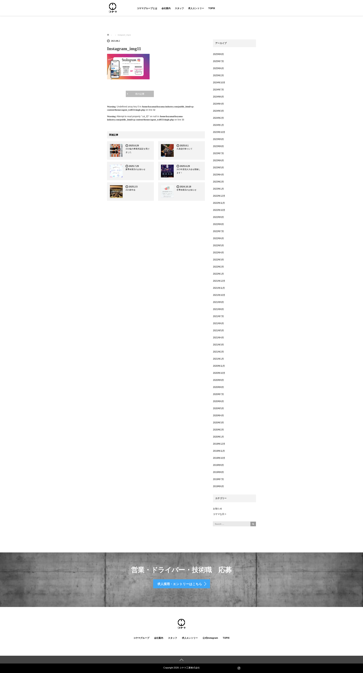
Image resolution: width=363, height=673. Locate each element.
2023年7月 (218, 153)
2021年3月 (218, 344)
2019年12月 (219, 444)
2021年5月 (218, 330)
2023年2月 (218, 182)
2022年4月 (218, 252)
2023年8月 (218, 146)
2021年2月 (218, 352)
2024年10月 (219, 82)
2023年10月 (219, 132)
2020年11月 (219, 366)
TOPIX (211, 8)
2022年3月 (218, 259)
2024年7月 (218, 89)
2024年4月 (218, 104)
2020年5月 (218, 408)
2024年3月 (218, 111)
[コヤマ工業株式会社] (112, 8)
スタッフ (179, 8)
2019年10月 (219, 458)
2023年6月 (218, 160)
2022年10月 (219, 210)
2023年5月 (218, 167)
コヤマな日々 (220, 514)
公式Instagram (210, 638)
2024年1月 (218, 125)
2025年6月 (218, 68)
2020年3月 (218, 422)
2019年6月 (218, 486)
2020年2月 (218, 429)
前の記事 (139, 94)
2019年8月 (218, 472)
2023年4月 (218, 174)
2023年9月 (218, 139)
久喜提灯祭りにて (184, 149)
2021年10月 (219, 295)
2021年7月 (218, 316)
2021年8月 (218, 309)
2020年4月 (218, 415)
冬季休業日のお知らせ (186, 190)
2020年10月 (219, 373)
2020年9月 (218, 380)
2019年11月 (219, 451)
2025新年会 (130, 190)
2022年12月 (219, 196)
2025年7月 (218, 61)
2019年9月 (218, 465)
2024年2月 (218, 118)
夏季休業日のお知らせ (135, 169)
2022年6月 (218, 238)
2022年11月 (219, 203)
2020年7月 (218, 394)
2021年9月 (218, 302)
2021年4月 (218, 337)
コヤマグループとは (147, 8)
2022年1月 (218, 274)
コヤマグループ (141, 638)
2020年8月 (218, 387)
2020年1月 (218, 437)
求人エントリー (196, 8)
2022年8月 (218, 224)
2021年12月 (219, 281)
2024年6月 (218, 96)
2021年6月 (218, 323)
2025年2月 (218, 75)
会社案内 (166, 8)
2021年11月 (219, 288)
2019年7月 (218, 479)
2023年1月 (218, 189)
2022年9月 (218, 217)
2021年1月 (218, 359)
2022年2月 (218, 267)
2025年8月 (218, 54)
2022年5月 (218, 245)
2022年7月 (218, 231)
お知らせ (217, 508)
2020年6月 (218, 401)
